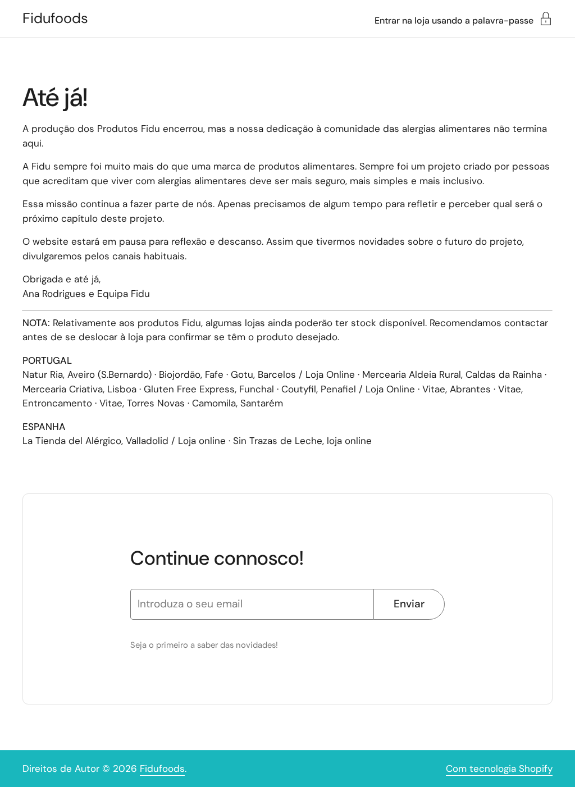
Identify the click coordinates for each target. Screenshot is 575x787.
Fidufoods (55, 18)
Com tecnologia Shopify (499, 768)
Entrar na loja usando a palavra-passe (454, 20)
